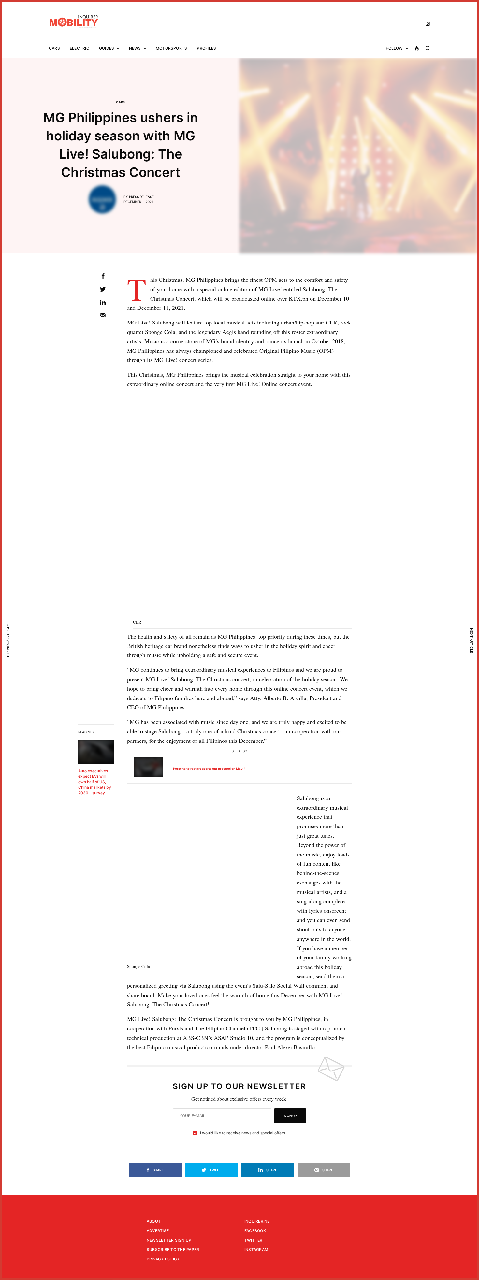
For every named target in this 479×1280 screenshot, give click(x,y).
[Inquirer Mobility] (74, 21)
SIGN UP (290, 1116)
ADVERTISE (158, 1230)
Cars (120, 102)
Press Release (141, 197)
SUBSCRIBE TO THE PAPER (173, 1249)
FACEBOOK (255, 1230)
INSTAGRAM (256, 1249)
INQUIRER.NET (258, 1221)
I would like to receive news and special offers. (243, 1133)
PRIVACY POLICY (163, 1259)
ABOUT (154, 1221)
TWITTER (253, 1240)
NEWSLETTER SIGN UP (169, 1240)
